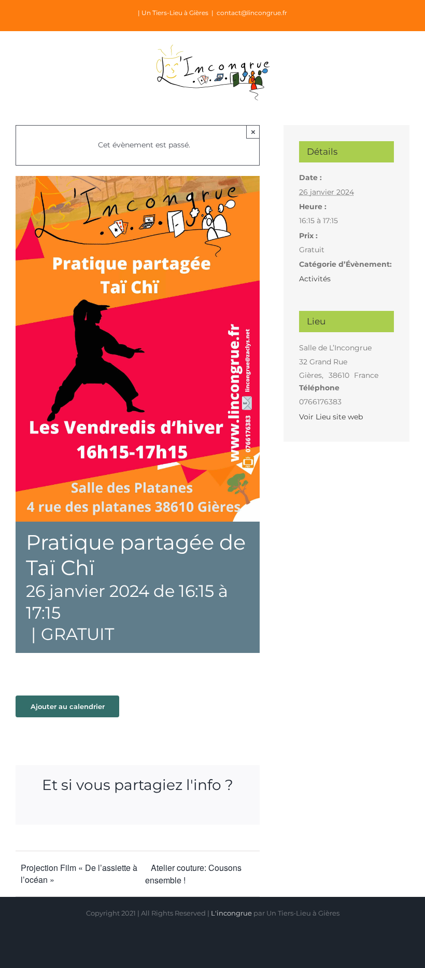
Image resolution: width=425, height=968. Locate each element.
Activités (315, 278)
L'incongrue (231, 913)
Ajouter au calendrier (68, 706)
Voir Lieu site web (331, 416)
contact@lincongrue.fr (252, 13)
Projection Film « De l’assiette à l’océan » (79, 873)
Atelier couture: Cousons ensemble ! (193, 874)
